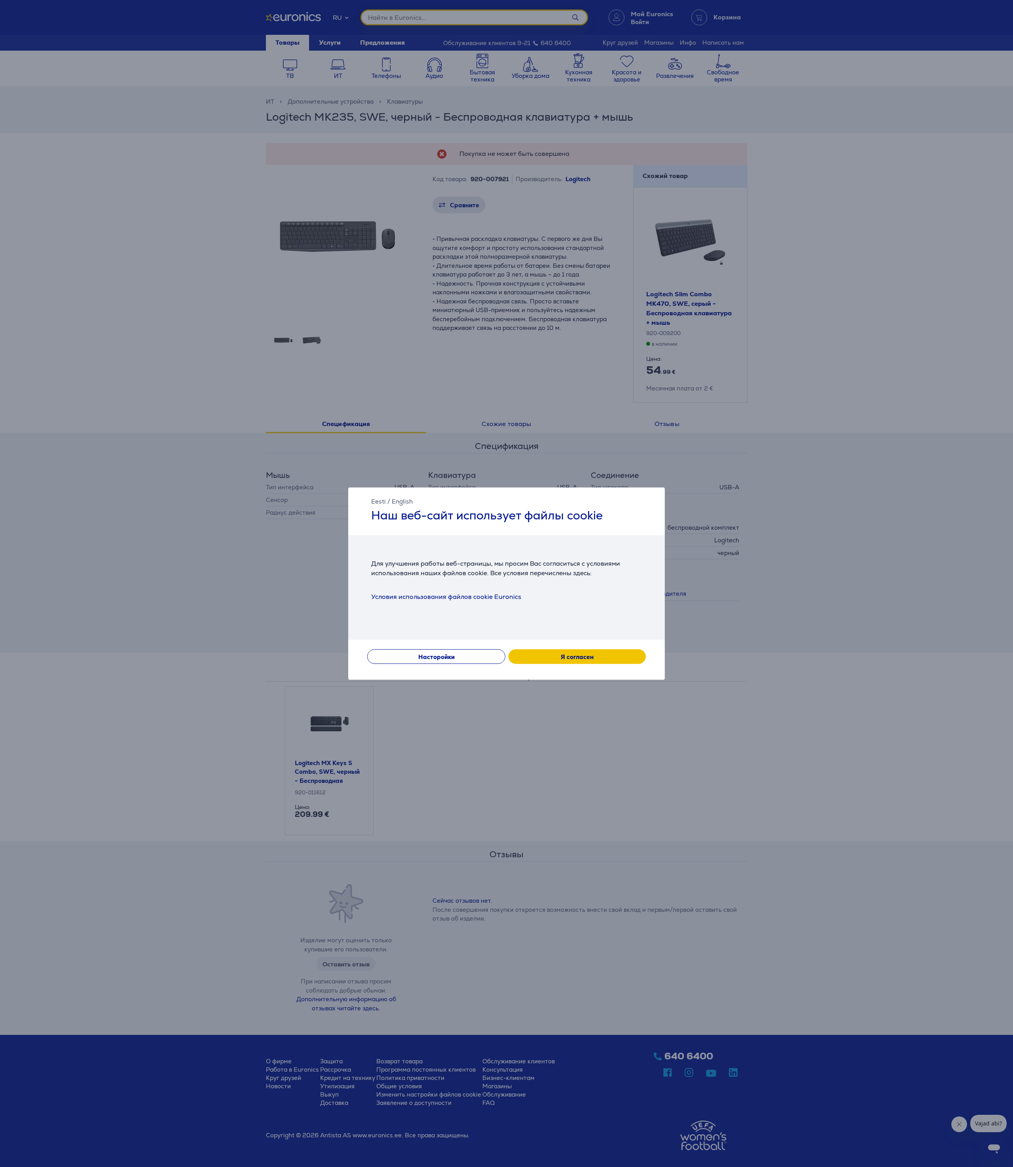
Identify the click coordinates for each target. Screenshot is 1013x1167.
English (402, 501)
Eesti (378, 501)
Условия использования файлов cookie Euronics (446, 597)
